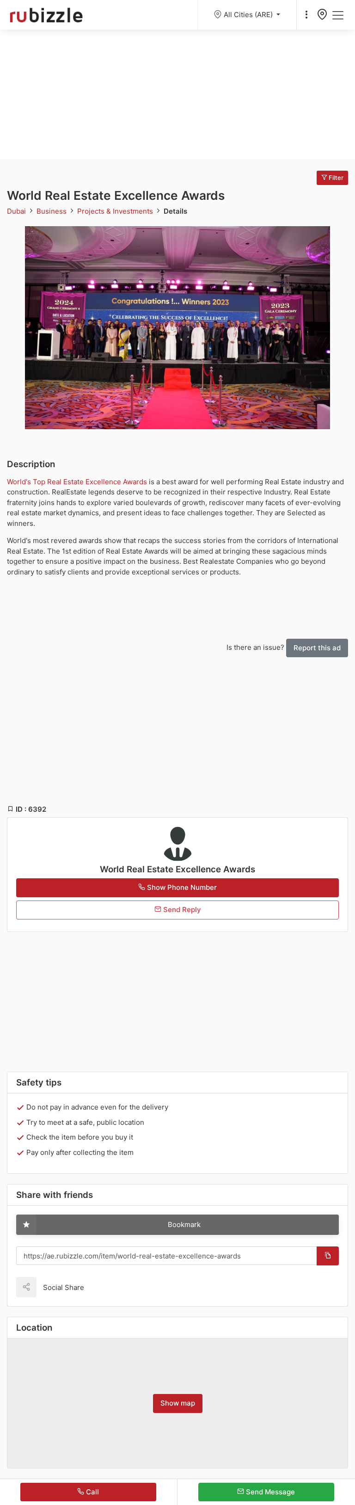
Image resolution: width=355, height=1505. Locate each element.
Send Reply (181, 909)
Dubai (17, 211)
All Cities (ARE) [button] (249, 14)
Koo (107, 1287)
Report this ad (317, 647)
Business (52, 211)
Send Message (269, 1491)
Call (91, 1491)
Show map (177, 1403)
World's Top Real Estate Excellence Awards (77, 481)
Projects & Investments (116, 211)
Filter (335, 177)
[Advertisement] (177, 94)
